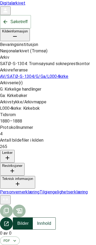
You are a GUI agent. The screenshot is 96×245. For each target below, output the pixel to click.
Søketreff (18, 21)
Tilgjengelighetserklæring (63, 192)
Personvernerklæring (19, 192)
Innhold (44, 223)
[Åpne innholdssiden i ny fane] (6, 223)
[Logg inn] (5, 10)
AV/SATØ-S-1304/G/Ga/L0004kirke (34, 76)
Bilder (23, 223)
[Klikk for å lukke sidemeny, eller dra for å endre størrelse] (5, 199)
